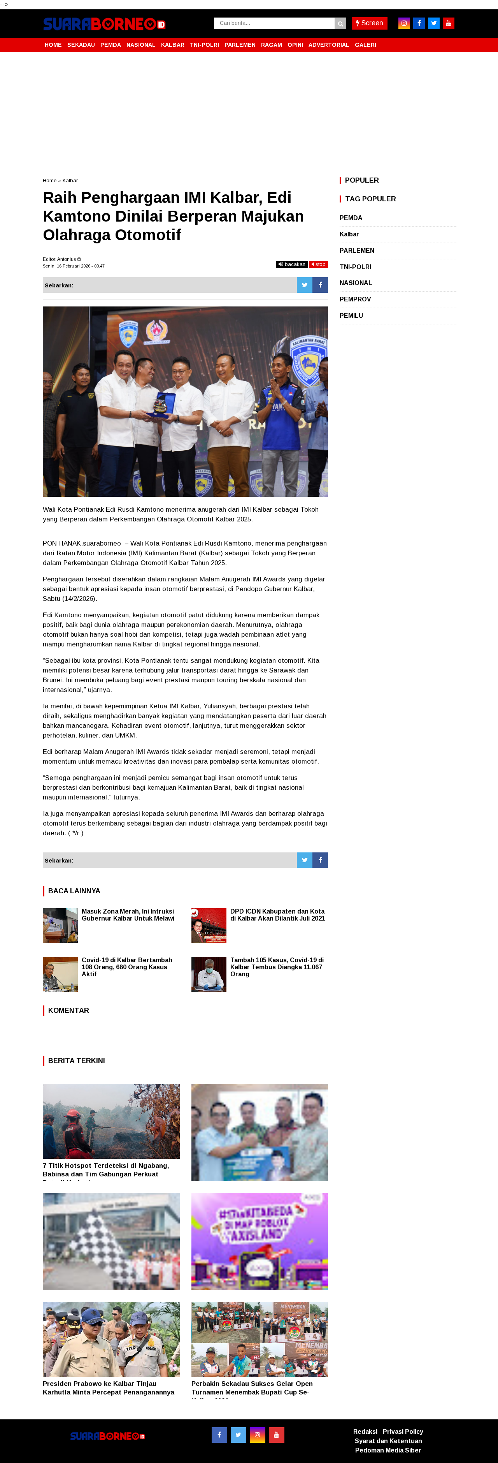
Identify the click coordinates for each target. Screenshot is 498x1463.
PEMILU (351, 315)
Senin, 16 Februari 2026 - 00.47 (74, 266)
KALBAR (172, 45)
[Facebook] (320, 285)
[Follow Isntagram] (257, 1435)
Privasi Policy (403, 1431)
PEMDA (110, 45)
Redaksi (365, 1431)
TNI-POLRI (204, 45)
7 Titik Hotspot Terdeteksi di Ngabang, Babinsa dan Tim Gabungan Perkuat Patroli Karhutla (106, 1174)
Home (49, 180)
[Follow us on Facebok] (219, 1435)
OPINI (295, 45)
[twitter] (434, 23)
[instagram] (404, 23)
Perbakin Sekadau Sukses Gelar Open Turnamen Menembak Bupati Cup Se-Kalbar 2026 (252, 1392)
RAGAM (271, 45)
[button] (447, 42)
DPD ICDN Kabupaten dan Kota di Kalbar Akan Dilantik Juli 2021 (277, 915)
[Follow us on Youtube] (276, 1435)
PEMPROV (355, 299)
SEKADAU (81, 45)
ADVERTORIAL (329, 45)
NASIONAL (141, 45)
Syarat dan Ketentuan (388, 1441)
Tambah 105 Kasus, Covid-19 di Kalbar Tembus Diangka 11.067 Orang (277, 967)
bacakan (294, 264)
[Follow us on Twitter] (238, 1435)
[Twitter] (304, 285)
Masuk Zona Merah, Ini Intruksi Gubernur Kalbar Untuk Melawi (128, 915)
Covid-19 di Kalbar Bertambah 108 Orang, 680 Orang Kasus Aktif (127, 967)
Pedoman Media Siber (388, 1450)
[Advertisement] (249, 114)
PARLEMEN (240, 45)
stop (320, 264)
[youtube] (448, 23)
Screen (371, 23)
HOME (53, 45)
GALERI (365, 45)
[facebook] (419, 23)
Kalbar (70, 180)
